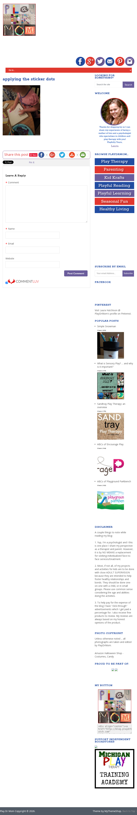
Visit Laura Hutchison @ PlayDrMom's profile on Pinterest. (113, 312)
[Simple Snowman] (110, 358)
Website (10, 258)
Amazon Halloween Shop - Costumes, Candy (109, 655)
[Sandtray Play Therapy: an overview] (110, 439)
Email (10, 244)
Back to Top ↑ (129, 811)
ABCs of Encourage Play (110, 444)
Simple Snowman (106, 326)
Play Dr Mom (7, 811)
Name (10, 229)
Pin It (31, 162)
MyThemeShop (112, 811)
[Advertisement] (89, 28)
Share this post (16, 154)
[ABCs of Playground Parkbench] (110, 514)
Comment (12, 183)
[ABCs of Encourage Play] (110, 476)
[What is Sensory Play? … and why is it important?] (110, 399)
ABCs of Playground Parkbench (114, 481)
